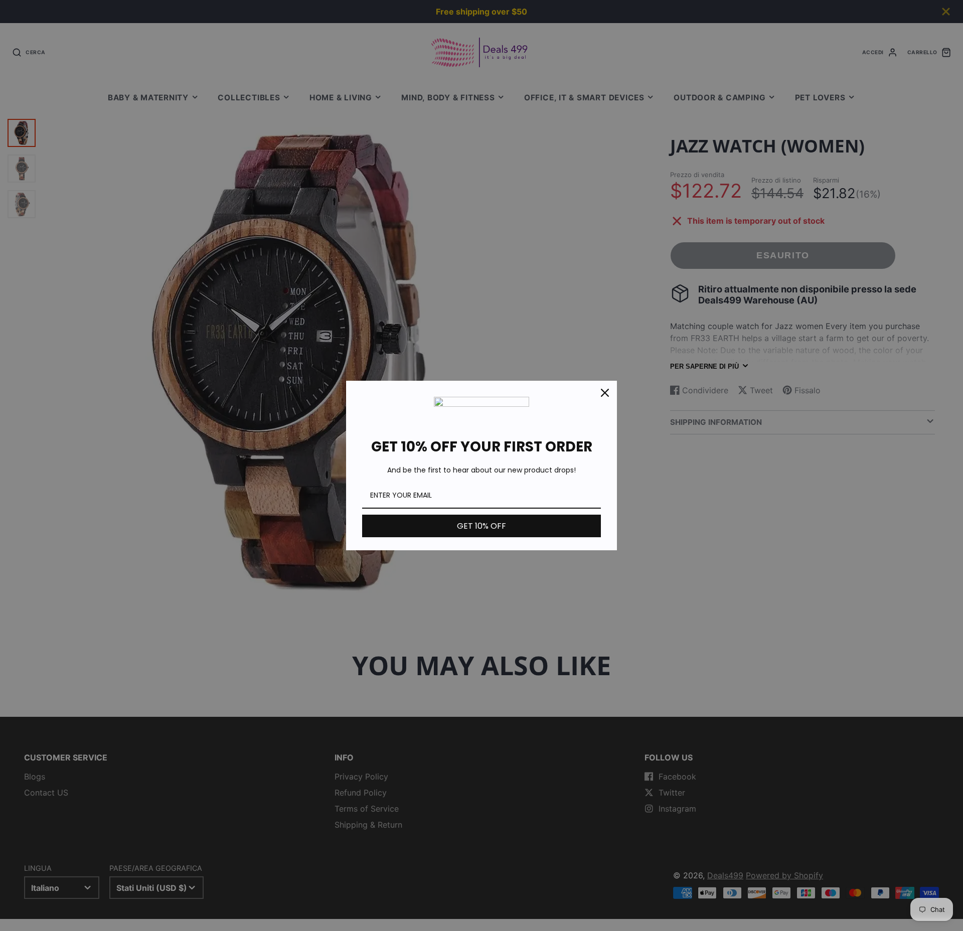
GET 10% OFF (481, 526)
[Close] (605, 393)
